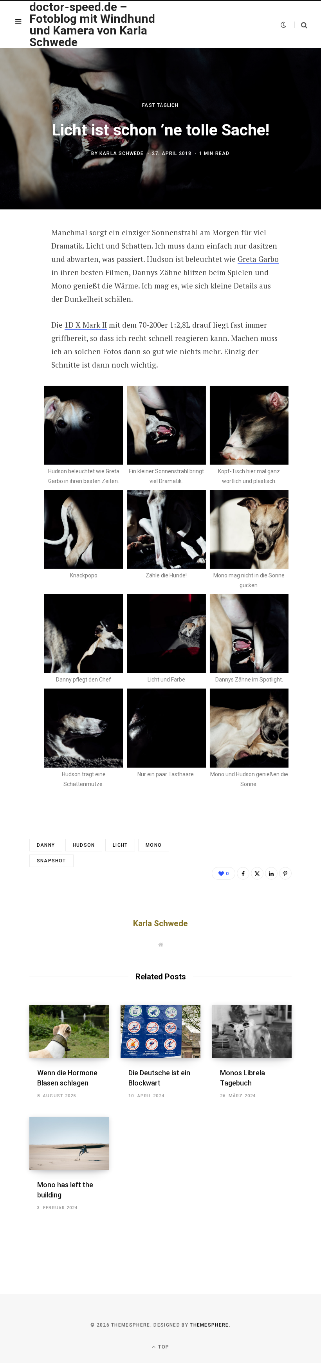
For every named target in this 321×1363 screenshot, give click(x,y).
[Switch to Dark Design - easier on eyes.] (283, 25)
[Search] (300, 25)
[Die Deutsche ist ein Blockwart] (160, 1031)
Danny (46, 845)
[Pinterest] (24, 296)
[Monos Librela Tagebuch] (252, 1031)
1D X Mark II (86, 325)
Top (163, 1347)
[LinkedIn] (271, 873)
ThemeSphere (209, 1325)
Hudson (84, 845)
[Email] (24, 317)
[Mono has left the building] (69, 1143)
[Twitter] (24, 276)
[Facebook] (24, 255)
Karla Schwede (121, 154)
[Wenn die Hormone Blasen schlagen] (69, 1031)
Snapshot (51, 861)
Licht (120, 845)
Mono (154, 845)
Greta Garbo (258, 259)
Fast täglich (160, 105)
